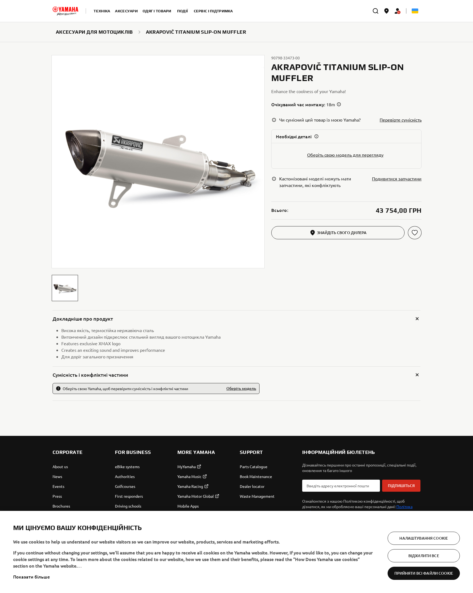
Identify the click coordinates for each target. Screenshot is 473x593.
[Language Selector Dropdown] (414, 10)
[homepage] (65, 11)
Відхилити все (423, 555)
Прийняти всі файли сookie (423, 573)
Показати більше (31, 577)
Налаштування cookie (423, 538)
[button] (65, 288)
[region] (236, 552)
